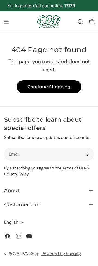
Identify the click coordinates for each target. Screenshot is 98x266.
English (11, 222)
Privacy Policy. (16, 174)
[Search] (80, 21)
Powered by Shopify (61, 253)
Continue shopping (49, 86)
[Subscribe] (87, 154)
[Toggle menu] (6, 21)
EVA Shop (29, 253)
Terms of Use (74, 168)
